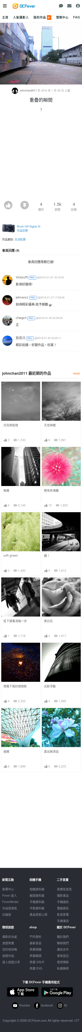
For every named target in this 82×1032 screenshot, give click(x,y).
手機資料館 (37, 902)
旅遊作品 (8, 955)
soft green (10, 555)
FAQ (76, 17)
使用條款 (63, 962)
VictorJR (22, 277)
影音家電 (63, 914)
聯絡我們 (63, 943)
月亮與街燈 (10, 425)
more (76, 373)
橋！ (47, 556)
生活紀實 (20, 239)
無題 (6, 490)
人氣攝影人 (21, 17)
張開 (6, 751)
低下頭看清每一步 (15, 621)
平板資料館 (37, 908)
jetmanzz (22, 297)
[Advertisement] (41, 157)
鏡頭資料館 (37, 895)
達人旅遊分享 (11, 962)
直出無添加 (51, 751)
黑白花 (48, 621)
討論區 (6, 914)
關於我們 (63, 936)
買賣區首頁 (64, 889)
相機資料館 (37, 889)
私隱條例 (63, 968)
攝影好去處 (9, 936)
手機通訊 (63, 902)
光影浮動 (50, 686)
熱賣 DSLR (37, 962)
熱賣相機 (35, 949)
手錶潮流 (63, 921)
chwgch (21, 317)
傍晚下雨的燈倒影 (15, 686)
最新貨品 (35, 943)
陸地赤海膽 (51, 490)
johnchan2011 (28, 90)
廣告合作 (63, 949)
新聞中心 (8, 889)
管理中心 (62, 17)
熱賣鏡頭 (35, 955)
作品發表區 (9, 908)
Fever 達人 (9, 895)
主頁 (5, 17)
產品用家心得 (38, 914)
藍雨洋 (20, 337)
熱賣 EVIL (36, 968)
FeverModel (10, 902)
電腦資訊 (63, 908)
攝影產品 (63, 895)
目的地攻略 (9, 949)
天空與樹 (50, 425)
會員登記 (63, 955)
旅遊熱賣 (8, 943)
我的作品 (42, 17)
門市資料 (35, 936)
